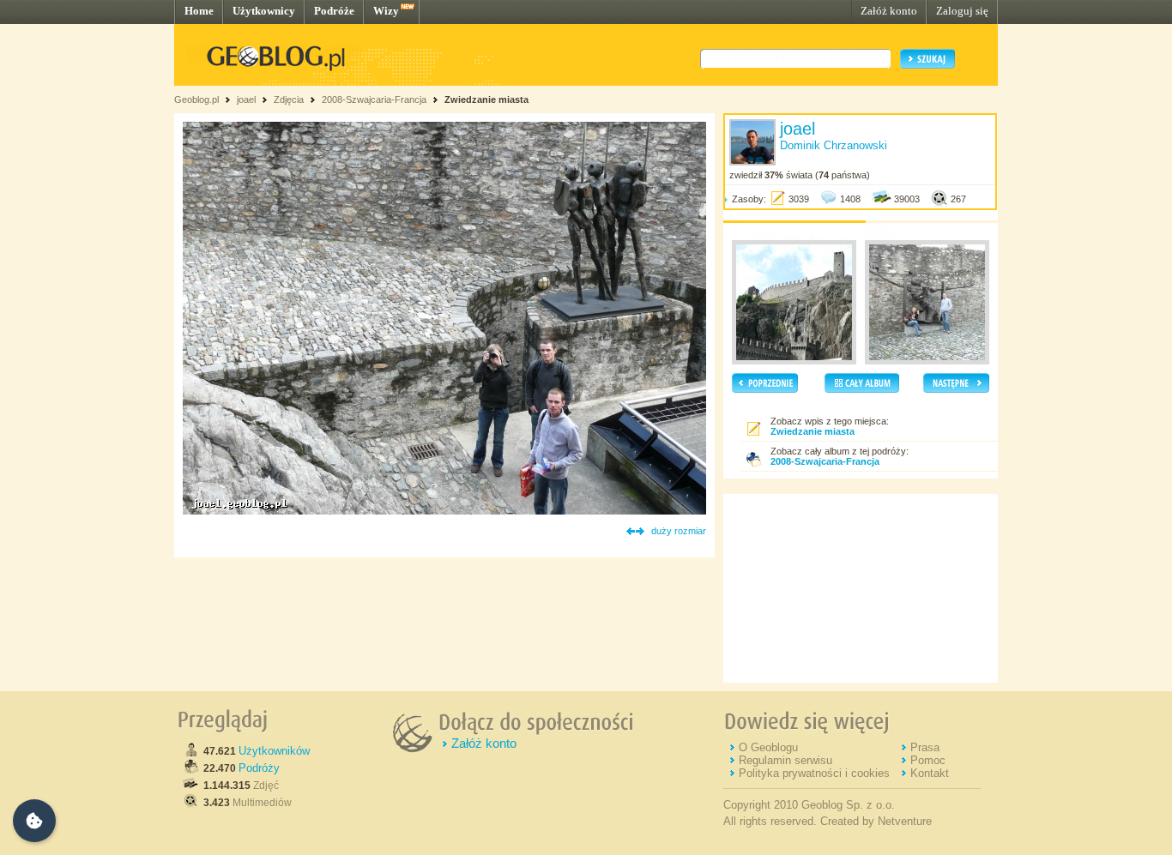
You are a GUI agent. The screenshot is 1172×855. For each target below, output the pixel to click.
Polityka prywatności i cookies (814, 773)
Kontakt (929, 773)
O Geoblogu (768, 747)
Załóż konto (889, 10)
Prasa (924, 747)
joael (246, 99)
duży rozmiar (678, 531)
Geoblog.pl (196, 99)
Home (199, 10)
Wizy (386, 10)
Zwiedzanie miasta (486, 99)
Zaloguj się (962, 10)
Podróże (334, 10)
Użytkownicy (264, 10)
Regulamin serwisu (785, 760)
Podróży (259, 768)
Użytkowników (274, 750)
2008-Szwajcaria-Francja (374, 99)
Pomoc (927, 760)
